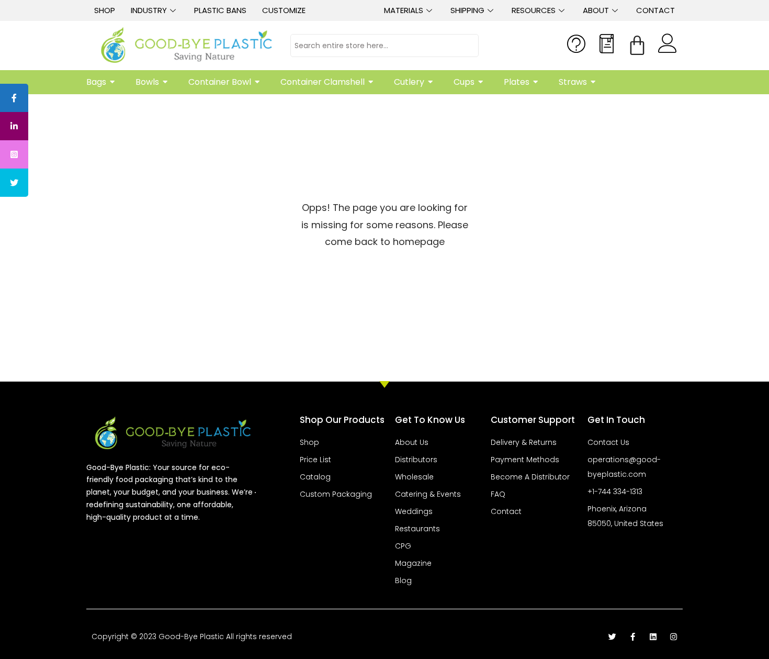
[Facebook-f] (633, 637)
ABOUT (596, 10)
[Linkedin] (653, 637)
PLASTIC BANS (220, 10)
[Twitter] (612, 637)
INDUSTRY (149, 10)
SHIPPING (467, 10)
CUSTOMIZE (284, 10)
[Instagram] (673, 637)
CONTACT (655, 10)
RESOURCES (534, 10)
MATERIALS (403, 10)
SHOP (104, 10)
